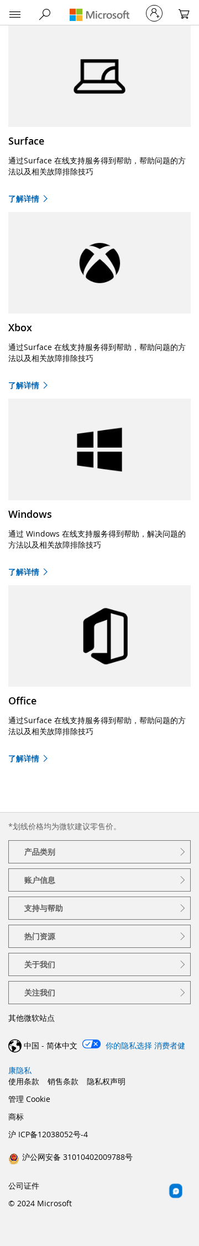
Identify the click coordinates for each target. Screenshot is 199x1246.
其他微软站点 (31, 1017)
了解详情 (23, 198)
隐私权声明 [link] (106, 1081)
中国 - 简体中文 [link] (50, 1045)
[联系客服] (176, 1191)
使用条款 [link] (23, 1081)
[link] (70, 1156)
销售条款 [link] (63, 1081)
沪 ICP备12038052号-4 (48, 1134)
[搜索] (45, 14)
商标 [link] (16, 1116)
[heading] (99, 851)
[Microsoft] (99, 14)
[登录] (154, 13)
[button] (14, 15)
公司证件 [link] (23, 1185)
